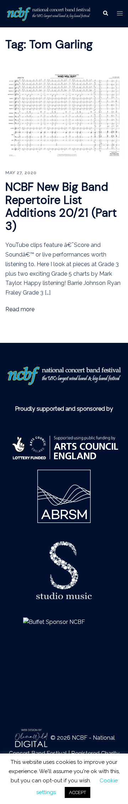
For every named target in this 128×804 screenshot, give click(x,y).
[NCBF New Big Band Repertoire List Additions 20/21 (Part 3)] (64, 115)
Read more (19, 309)
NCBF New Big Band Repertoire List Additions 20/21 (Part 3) (61, 206)
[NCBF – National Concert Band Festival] (48, 13)
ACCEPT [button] (77, 792)
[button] (105, 13)
